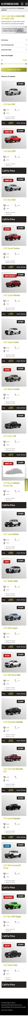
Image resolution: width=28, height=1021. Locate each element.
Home (3, 8)
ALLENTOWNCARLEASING (10, 3)
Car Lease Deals (11, 8)
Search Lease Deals (14, 69)
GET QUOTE (20, 84)
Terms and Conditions (7, 1010)
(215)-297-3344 (22, 3)
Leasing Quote (26, 485)
